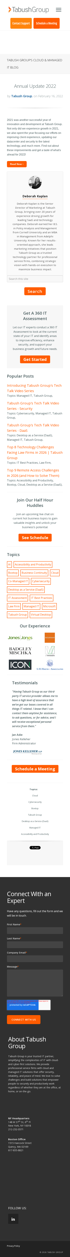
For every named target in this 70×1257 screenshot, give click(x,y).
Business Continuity (34, 573)
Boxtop (13, 573)
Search (35, 291)
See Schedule (35, 537)
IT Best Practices (41, 598)
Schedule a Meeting (35, 769)
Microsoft (49, 606)
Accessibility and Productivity (33, 564)
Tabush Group (21, 96)
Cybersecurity (41, 581)
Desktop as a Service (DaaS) (25, 589)
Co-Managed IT (18, 581)
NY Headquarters (18, 1118)
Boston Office (16, 1139)
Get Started (35, 359)
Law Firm (14, 606)
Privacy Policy (13, 1246)
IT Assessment (17, 598)
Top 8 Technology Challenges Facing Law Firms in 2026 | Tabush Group (35, 452)
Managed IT (31, 606)
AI (9, 564)
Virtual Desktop (41, 614)
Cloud (54, 573)
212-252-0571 (15, 1129)
